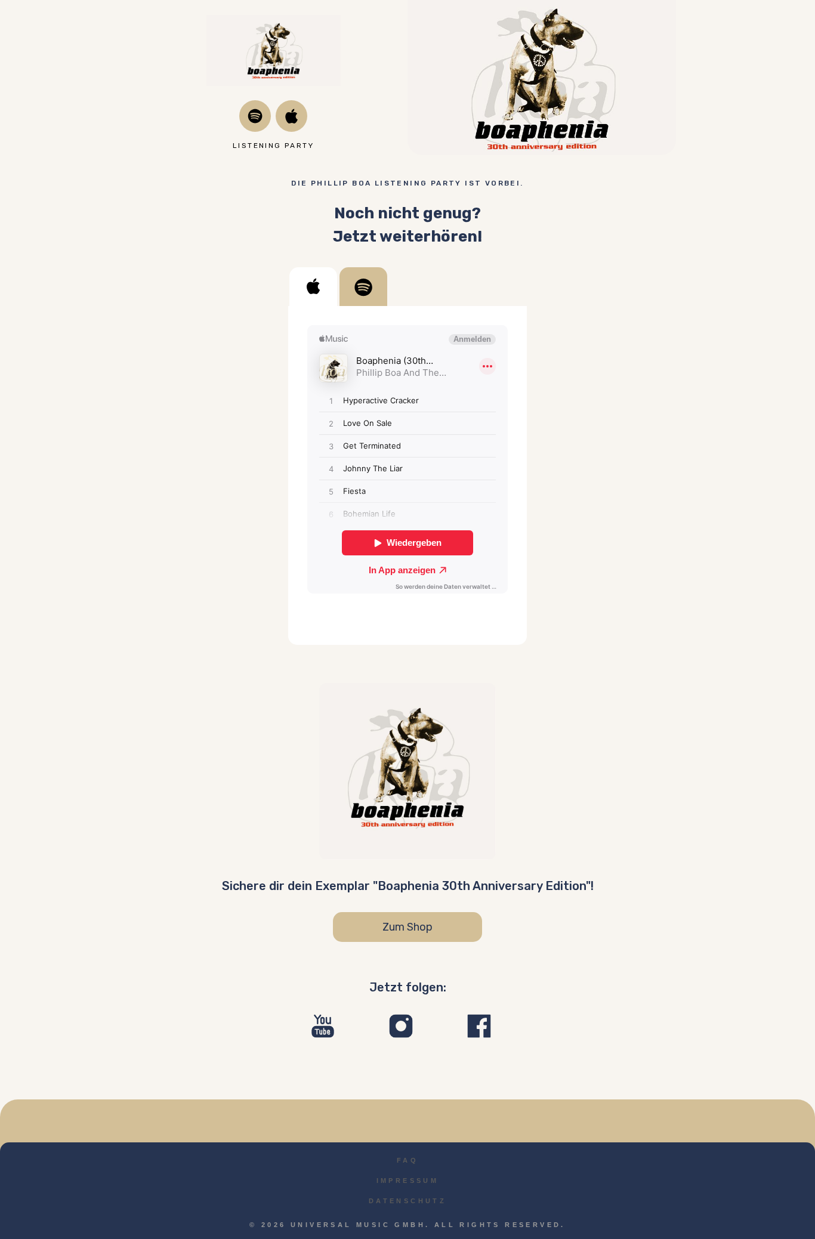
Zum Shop (407, 927)
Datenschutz (407, 1200)
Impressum (407, 1180)
